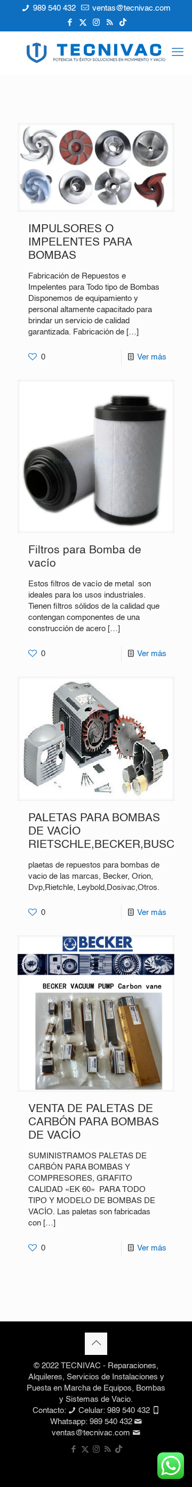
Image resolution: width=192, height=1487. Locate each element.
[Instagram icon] (96, 23)
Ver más (151, 357)
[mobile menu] (178, 53)
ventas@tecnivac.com (130, 8)
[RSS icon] (110, 23)
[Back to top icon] (96, 1344)
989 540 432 (53, 8)
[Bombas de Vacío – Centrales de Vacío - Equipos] (96, 53)
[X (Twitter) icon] (83, 23)
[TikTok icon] (123, 23)
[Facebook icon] (70, 23)
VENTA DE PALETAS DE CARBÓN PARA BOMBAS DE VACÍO (93, 1122)
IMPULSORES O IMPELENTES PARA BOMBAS (80, 243)
